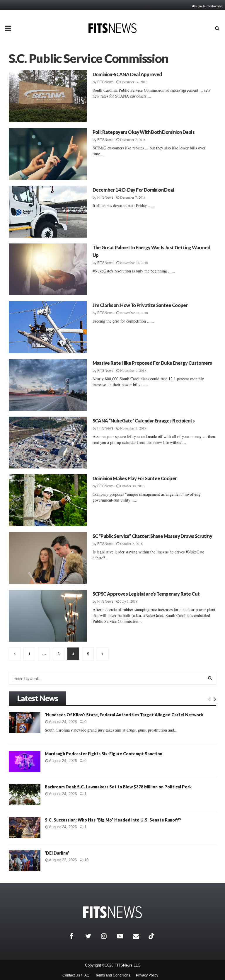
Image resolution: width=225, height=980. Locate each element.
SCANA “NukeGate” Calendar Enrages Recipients (144, 420)
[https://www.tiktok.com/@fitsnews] (152, 936)
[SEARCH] (210, 678)
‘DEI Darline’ (57, 853)
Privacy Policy (147, 975)
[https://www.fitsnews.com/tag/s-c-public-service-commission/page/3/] (15, 653)
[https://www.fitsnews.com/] (112, 912)
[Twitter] (91, 936)
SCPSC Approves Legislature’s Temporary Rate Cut (146, 593)
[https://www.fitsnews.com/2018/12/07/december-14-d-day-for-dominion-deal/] (48, 212)
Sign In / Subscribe (208, 6)
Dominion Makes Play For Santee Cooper (135, 478)
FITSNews (105, 82)
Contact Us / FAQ (75, 975)
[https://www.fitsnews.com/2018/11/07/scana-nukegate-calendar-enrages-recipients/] (48, 442)
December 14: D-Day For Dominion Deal (133, 189)
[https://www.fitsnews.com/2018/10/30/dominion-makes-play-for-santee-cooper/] (48, 500)
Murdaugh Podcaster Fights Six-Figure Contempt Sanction (103, 753)
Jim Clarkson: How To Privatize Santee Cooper (140, 305)
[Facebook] (75, 936)
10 (86, 860)
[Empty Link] (209, 699)
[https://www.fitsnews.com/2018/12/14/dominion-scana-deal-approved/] (48, 96)
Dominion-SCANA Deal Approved (127, 74)
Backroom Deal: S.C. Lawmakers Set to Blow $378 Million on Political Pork (118, 786)
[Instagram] (107, 936)
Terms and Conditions (112, 975)
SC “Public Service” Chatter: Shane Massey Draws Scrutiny (152, 536)
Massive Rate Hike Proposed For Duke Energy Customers (152, 363)
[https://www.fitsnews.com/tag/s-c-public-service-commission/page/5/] (102, 653)
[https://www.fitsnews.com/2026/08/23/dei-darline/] (24, 860)
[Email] (139, 936)
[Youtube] (123, 936)
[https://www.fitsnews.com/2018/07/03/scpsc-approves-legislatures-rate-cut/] (48, 616)
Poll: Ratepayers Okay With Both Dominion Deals (144, 132)
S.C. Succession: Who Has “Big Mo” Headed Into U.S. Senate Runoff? (113, 819)
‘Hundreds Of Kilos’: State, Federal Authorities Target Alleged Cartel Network (124, 714)
